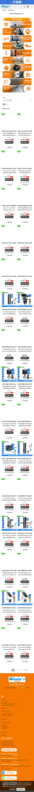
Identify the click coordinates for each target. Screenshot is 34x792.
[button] (24, 7)
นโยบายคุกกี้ (22, 786)
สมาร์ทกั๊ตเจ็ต (3, 719)
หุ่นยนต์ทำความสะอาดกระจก (7, 713)
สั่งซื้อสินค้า (9, 142)
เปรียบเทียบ (9, 147)
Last (26, 670)
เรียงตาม (4, 97)
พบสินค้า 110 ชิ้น (5, 108)
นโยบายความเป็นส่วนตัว (11, 786)
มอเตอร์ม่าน (3, 735)
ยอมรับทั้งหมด (20, 789)
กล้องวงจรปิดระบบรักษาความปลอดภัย (9, 703)
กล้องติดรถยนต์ (4, 708)
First (8, 670)
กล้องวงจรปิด (4, 702)
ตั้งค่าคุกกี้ (12, 789)
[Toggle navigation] (32, 6)
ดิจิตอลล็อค (4, 725)
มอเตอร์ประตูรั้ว (4, 732)
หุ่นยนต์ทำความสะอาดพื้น (7, 715)
